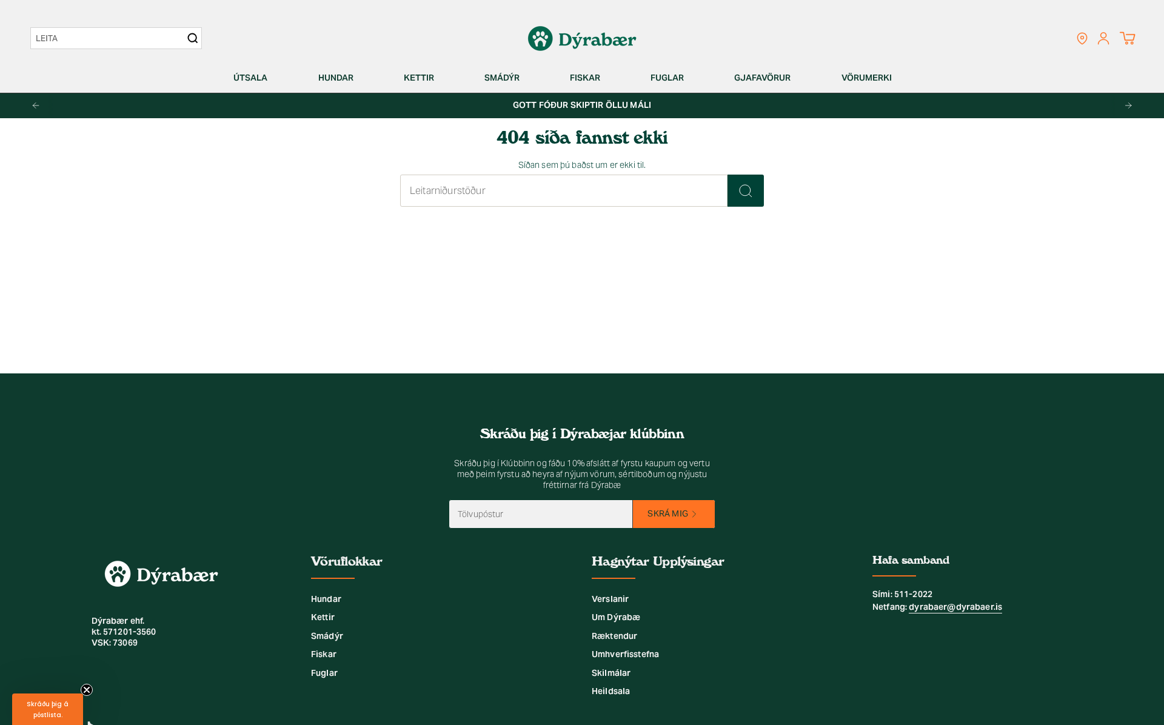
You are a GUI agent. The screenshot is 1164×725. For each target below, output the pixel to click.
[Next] (1128, 105)
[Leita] (746, 191)
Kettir (323, 617)
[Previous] (35, 105)
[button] (255, 78)
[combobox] (110, 38)
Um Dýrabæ (616, 617)
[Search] (192, 38)
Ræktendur (614, 635)
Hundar (326, 598)
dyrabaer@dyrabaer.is (955, 606)
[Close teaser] (87, 690)
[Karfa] (1127, 38)
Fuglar (324, 672)
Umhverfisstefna (625, 654)
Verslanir (610, 598)
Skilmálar (611, 672)
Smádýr (327, 635)
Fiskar (323, 654)
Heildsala (611, 691)
